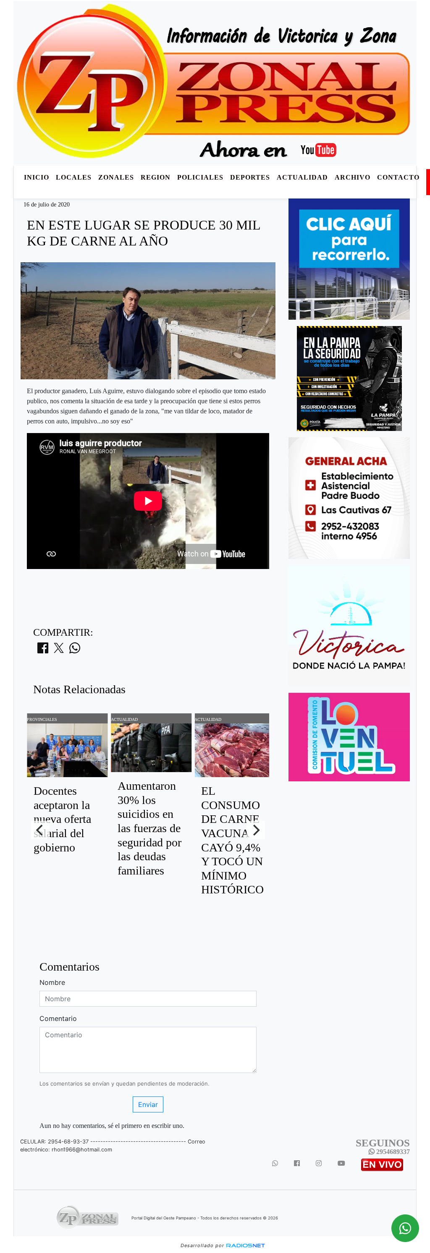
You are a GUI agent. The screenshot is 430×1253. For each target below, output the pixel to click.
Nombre (52, 982)
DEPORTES (250, 177)
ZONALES (116, 177)
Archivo (352, 177)
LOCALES (74, 177)
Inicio (36, 177)
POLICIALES (200, 177)
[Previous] (40, 830)
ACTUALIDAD (302, 177)
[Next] (255, 830)
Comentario (58, 1018)
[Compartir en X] (58, 650)
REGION (155, 177)
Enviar (148, 1104)
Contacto (398, 177)
